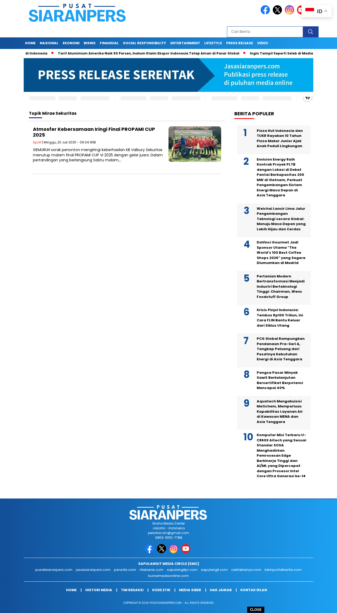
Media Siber (190, 589)
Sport (37, 142)
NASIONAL (49, 43)
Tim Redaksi (132, 589)
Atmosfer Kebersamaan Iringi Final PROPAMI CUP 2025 (94, 132)
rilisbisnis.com (151, 569)
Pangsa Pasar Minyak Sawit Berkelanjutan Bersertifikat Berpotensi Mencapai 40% (280, 380)
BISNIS (90, 43)
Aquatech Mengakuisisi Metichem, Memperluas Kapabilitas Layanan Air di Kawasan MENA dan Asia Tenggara (280, 411)
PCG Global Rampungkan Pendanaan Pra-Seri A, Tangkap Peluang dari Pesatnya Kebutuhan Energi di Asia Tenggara (281, 349)
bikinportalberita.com (283, 569)
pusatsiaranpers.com (53, 569)
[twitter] (278, 13)
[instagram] (290, 13)
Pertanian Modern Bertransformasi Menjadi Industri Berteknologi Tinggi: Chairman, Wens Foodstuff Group (281, 286)
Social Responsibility (144, 43)
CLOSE (256, 610)
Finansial (109, 43)
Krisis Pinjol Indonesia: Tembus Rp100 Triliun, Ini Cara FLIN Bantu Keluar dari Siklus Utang (280, 317)
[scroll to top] (322, 604)
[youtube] (186, 552)
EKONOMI (71, 43)
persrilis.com (125, 569)
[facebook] (266, 13)
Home (30, 43)
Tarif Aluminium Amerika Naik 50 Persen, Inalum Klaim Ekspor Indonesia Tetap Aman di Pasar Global (134, 53)
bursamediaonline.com (168, 575)
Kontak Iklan (253, 589)
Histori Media (98, 589)
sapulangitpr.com (182, 569)
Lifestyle (213, 43)
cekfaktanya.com (246, 569)
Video (262, 43)
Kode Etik (161, 589)
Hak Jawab (221, 589)
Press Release (239, 43)
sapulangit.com (214, 569)
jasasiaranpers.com (93, 569)
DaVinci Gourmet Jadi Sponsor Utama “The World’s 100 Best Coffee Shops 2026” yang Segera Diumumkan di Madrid (281, 252)
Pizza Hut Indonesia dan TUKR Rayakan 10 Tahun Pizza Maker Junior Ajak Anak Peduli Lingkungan (280, 138)
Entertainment (185, 43)
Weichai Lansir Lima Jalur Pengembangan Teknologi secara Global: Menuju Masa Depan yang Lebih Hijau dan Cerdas (281, 219)
